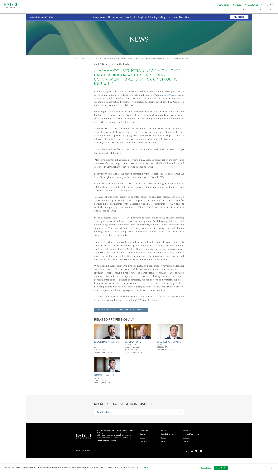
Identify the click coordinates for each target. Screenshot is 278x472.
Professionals (223, 5)
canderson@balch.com (103, 352)
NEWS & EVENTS (87, 59)
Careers (263, 9)
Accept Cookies (221, 468)
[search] (262, 5)
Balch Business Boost (167, 434)
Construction (103, 412)
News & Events (251, 5)
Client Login (186, 441)
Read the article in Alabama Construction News (121, 310)
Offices (244, 9)
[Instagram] (196, 451)
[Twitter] (187, 451)
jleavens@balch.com (102, 383)
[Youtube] (201, 451)
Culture (254, 9)
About (272, 9)
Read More (239, 17)
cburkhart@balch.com (165, 349)
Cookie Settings (206, 468)
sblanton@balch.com (133, 352)
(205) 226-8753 (163, 347)
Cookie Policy (144, 467)
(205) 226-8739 (100, 380)
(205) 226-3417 (131, 350)
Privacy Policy (187, 430)
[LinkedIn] (191, 451)
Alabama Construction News (168, 95)
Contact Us (186, 438)
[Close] (271, 468)
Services (237, 5)
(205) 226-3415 (100, 350)
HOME (77, 59)
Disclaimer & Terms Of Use (191, 434)
